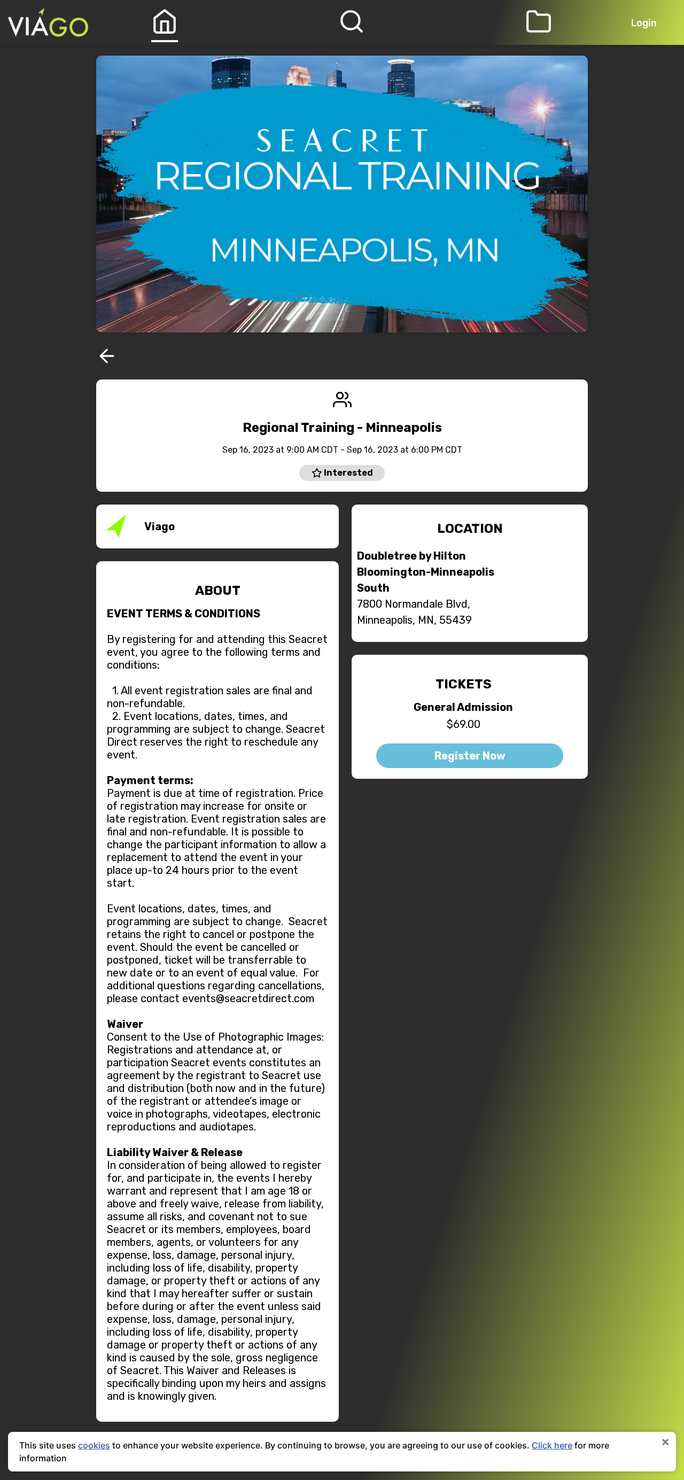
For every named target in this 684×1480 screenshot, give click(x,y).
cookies (94, 1445)
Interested (347, 473)
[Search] (351, 21)
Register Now (470, 755)
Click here (552, 1445)
